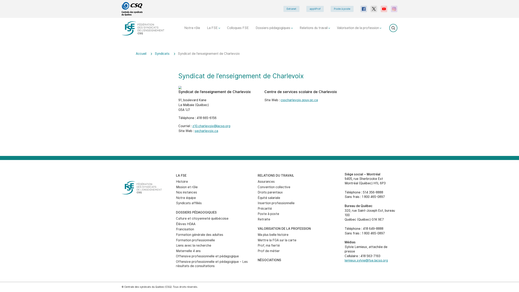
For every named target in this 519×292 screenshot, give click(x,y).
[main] (259, 101)
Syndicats (162, 54)
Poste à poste (342, 9)
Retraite (264, 219)
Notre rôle (192, 28)
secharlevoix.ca (206, 131)
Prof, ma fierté (269, 245)
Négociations (269, 260)
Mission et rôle (187, 187)
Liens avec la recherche (193, 245)
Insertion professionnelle (276, 203)
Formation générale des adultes (199, 235)
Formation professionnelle (195, 240)
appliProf (315, 9)
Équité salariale (269, 198)
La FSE (213, 28)
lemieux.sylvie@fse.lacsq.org (366, 260)
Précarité (265, 208)
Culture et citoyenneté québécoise (202, 218)
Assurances (266, 182)
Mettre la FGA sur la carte (277, 240)
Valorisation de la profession (358, 28)
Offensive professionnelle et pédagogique (207, 256)
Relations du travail (314, 28)
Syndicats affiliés (189, 203)
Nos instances (186, 192)
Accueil (141, 54)
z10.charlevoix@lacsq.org (211, 126)
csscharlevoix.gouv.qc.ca (299, 100)
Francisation (185, 229)
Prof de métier (269, 251)
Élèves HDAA (185, 224)
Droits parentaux (270, 192)
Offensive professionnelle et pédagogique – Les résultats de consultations (212, 264)
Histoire (182, 182)
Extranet (291, 9)
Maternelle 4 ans (188, 251)
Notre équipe (186, 198)
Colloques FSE (238, 28)
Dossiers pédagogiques (273, 28)
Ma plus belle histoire (273, 235)
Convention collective (274, 187)
